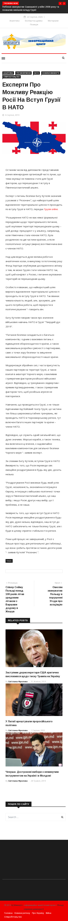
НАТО (36, 73)
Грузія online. (51, 209)
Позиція (34, 24)
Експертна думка (33, 20)
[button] (60, 3)
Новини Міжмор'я (50, 73)
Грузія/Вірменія (23, 73)
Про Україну (38, 913)
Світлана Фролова (18, 681)
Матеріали (53, 20)
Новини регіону (22, 913)
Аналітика (14, 20)
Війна (48, 913)
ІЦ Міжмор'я (16, 905)
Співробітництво (11, 77)
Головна (8, 913)
